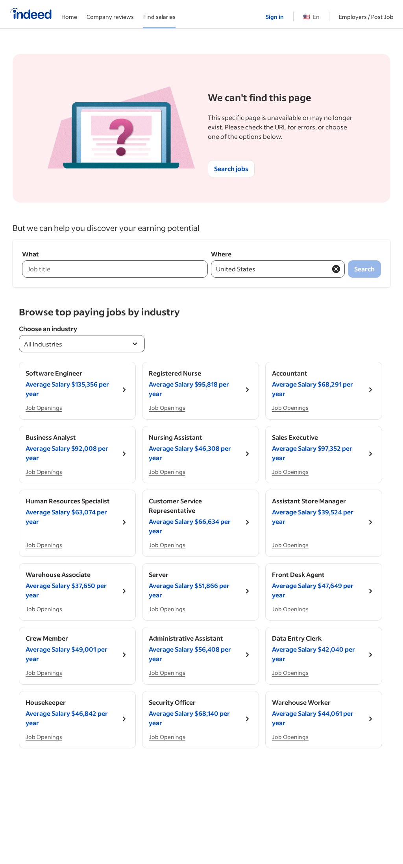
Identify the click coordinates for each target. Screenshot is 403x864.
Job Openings (44, 407)
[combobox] (82, 343)
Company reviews (110, 16)
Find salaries (159, 16)
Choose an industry (48, 328)
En (311, 16)
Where (221, 254)
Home (69, 16)
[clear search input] (336, 269)
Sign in (275, 16)
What (30, 254)
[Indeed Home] (31, 14)
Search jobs (231, 168)
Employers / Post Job (366, 16)
